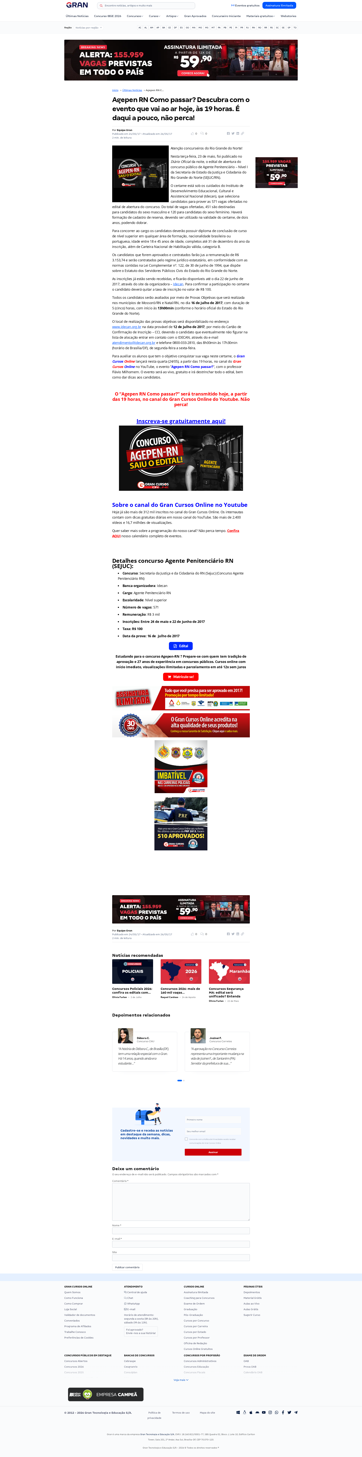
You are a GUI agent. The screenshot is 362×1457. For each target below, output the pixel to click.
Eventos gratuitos (247, 5)
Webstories (288, 16)
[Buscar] (101, 6)
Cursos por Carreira (196, 1326)
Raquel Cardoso (169, 997)
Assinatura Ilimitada (279, 5)
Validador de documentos (79, 1315)
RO (259, 27)
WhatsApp (133, 1303)
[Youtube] (264, 1412)
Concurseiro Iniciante (226, 16)
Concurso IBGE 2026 (107, 16)
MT (213, 27)
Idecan (178, 284)
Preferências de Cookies (79, 1337)
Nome (116, 1225)
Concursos (134, 16)
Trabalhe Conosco (75, 1332)
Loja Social (70, 1309)
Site (114, 1252)
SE (283, 27)
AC (140, 27)
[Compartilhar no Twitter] (232, 133)
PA (219, 27)
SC (277, 27)
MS (206, 27)
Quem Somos (72, 1292)
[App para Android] (257, 1412)
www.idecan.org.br (126, 326)
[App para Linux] (244, 1412)
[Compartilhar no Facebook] (228, 133)
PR (241, 27)
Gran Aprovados (195, 16)
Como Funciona (73, 1298)
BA (163, 27)
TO (295, 27)
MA (193, 27)
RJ (247, 27)
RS (271, 27)
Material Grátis (253, 1298)
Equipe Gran (124, 130)
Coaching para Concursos (199, 1298)
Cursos (153, 16)
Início (115, 90)
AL (145, 27)
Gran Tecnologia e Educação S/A (157, 1434)
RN (253, 27)
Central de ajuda (137, 1292)
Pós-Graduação (193, 1315)
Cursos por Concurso (196, 1320)
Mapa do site (207, 1412)
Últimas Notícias (77, 16)
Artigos (171, 16)
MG (200, 27)
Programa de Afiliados (77, 1326)
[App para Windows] (238, 1412)
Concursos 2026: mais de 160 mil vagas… (180, 990)
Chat (130, 1298)
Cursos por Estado (195, 1332)
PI (236, 27)
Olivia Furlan (119, 997)
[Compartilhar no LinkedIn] (237, 133)
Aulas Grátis (251, 1309)
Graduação (190, 1309)
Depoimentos (252, 1292)
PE (230, 27)
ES (181, 27)
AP (157, 27)
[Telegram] (296, 1412)
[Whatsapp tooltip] (276, 1412)
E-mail (117, 1238)
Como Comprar (73, 1303)
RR (265, 27)
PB (225, 27)
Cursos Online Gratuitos (198, 1349)
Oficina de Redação (195, 1343)
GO (187, 27)
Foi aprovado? (141, 1331)
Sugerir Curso (252, 1315)
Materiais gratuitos (259, 16)
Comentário (120, 1181)
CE (169, 27)
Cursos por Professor (197, 1337)
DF (175, 27)
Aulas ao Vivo (251, 1303)
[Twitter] (289, 1412)
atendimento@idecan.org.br (133, 342)
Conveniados (72, 1320)
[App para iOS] (251, 1412)
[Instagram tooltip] (270, 1412)
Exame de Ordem (194, 1303)
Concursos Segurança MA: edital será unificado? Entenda (226, 992)
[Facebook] (283, 1412)
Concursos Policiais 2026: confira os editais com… (132, 990)
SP (289, 27)
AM (151, 27)
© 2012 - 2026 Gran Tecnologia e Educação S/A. (98, 1412)
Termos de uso (181, 1412)
